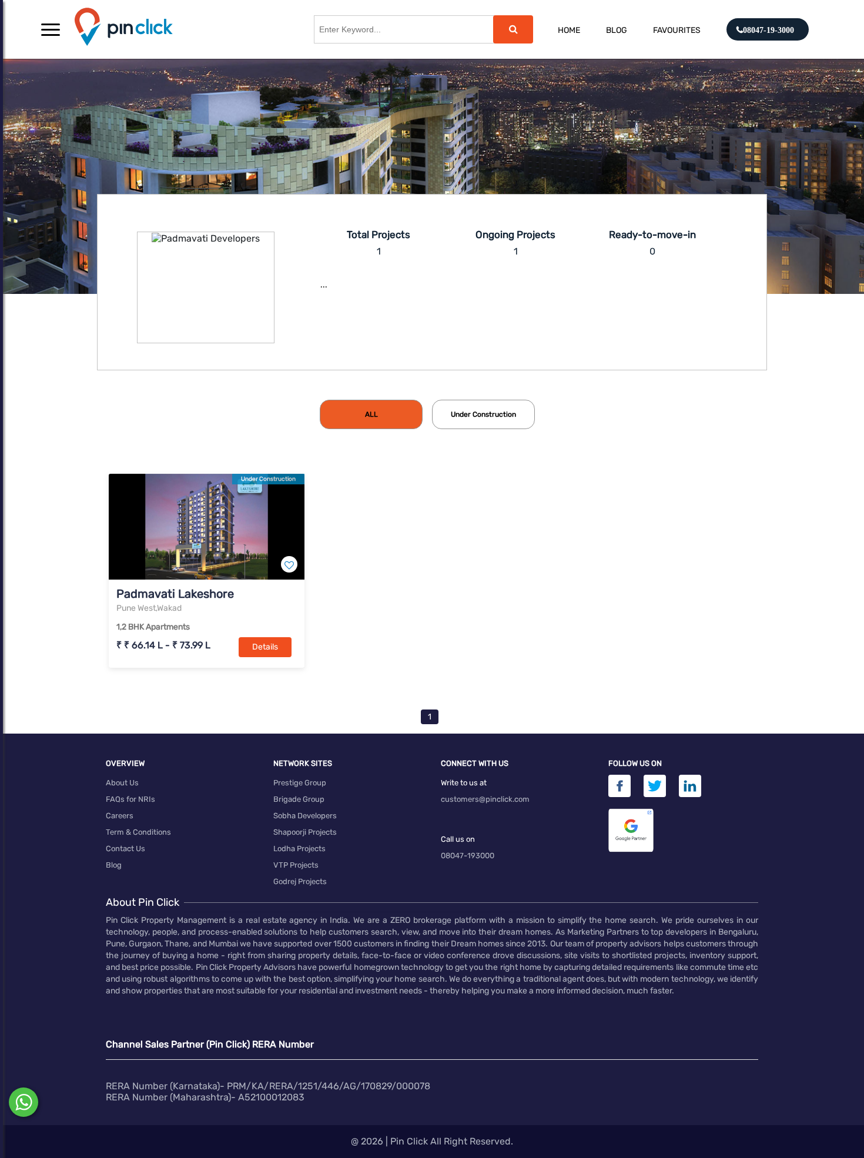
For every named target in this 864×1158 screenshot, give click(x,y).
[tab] (371, 414)
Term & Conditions (138, 832)
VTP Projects (296, 865)
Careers (119, 815)
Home (569, 30)
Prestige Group (299, 782)
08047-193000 (467, 855)
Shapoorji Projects (305, 832)
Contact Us (125, 848)
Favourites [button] (677, 30)
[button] (51, 29)
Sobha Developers (305, 815)
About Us (122, 782)
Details (265, 647)
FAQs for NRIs (130, 799)
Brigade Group (298, 799)
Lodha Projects (299, 848)
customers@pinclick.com (485, 799)
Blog (616, 30)
